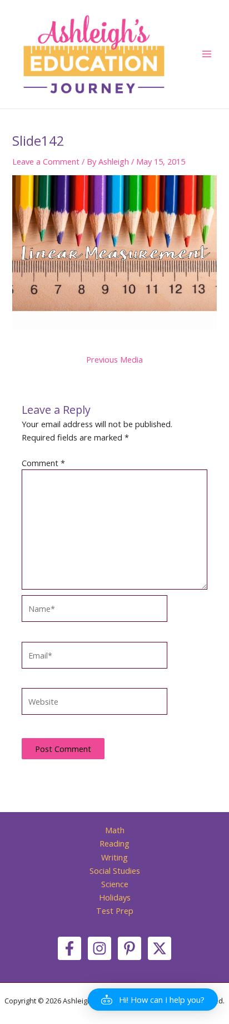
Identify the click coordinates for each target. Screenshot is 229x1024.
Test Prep (114, 910)
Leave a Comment (45, 161)
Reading (114, 843)
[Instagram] (99, 948)
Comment (43, 462)
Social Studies (114, 870)
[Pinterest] (129, 948)
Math (115, 829)
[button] (153, 999)
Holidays (115, 897)
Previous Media (114, 359)
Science (114, 883)
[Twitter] (159, 948)
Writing (114, 857)
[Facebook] (69, 948)
